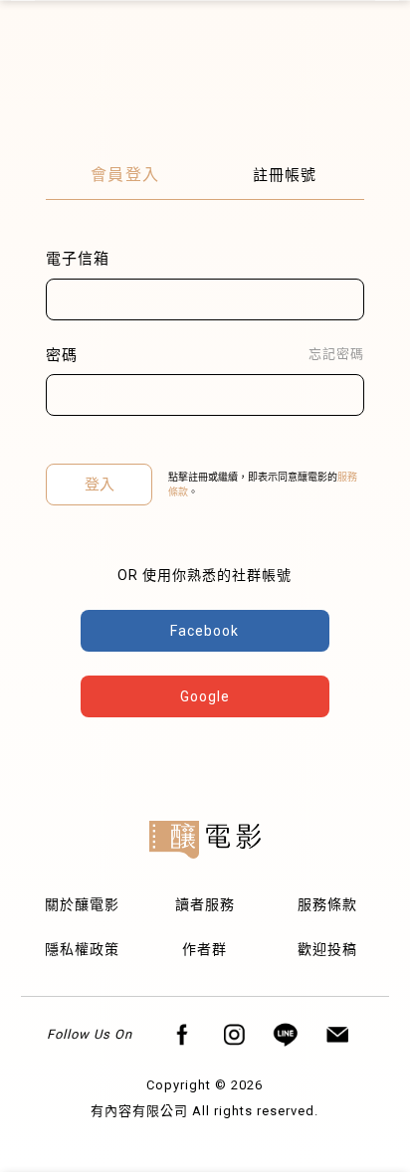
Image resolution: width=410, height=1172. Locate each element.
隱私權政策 (82, 949)
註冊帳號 (284, 175)
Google (205, 696)
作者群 (204, 949)
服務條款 (327, 904)
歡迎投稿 (327, 949)
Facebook (204, 631)
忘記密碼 (336, 353)
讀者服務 (205, 904)
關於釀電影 (82, 904)
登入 (99, 484)
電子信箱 (77, 259)
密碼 (62, 355)
